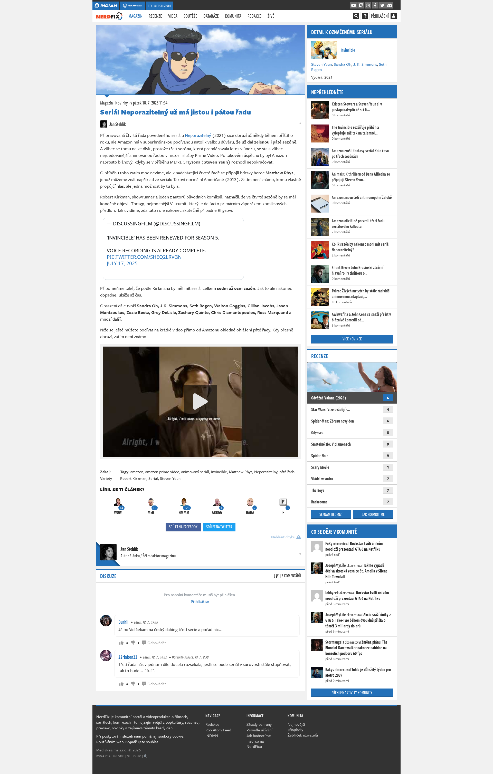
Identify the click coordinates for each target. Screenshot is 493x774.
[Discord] (389, 5)
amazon (136, 471)
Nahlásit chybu (283, 537)
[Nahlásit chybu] (145, 755)
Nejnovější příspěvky (296, 727)
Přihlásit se (200, 601)
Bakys (329, 669)
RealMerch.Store (159, 5)
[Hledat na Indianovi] (356, 16)
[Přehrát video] (200, 401)
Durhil (123, 622)
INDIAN (211, 735)
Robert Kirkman (133, 478)
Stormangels (334, 642)
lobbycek (332, 593)
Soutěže (190, 16)
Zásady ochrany (259, 724)
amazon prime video (162, 471)
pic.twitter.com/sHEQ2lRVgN (144, 257)
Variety (106, 478)
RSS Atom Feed (218, 729)
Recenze (155, 16)
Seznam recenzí (331, 514)
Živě (271, 16)
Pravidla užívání (259, 729)
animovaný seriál (195, 471)
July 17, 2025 (122, 263)
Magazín (135, 16)
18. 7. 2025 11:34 (148, 102)
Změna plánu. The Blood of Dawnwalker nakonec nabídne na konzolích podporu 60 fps (356, 647)
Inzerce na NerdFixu (255, 744)
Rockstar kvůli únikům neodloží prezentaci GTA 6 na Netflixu (354, 546)
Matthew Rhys (240, 471)
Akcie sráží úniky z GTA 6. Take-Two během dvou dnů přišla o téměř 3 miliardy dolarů (358, 620)
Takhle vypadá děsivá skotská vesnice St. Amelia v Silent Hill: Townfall (356, 571)
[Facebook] (375, 5)
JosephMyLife (335, 565)
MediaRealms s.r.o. (111, 750)
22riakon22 (127, 657)
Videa (172, 16)
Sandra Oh (342, 64)
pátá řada (287, 471)
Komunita (233, 16)
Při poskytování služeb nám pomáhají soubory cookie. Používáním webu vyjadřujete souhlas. (140, 738)
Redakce (254, 16)
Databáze (211, 16)
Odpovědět (156, 642)
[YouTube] (353, 5)
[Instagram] (368, 5)
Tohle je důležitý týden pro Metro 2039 (358, 672)
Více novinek (352, 339)
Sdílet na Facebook (183, 527)
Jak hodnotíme (373, 514)
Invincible (219, 471)
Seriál (153, 478)
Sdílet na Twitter (219, 527)
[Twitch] (360, 5)
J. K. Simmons (365, 64)
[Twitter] (382, 5)
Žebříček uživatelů (303, 735)
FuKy (329, 543)
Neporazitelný (198, 135)
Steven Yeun (170, 478)
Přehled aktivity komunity (352, 693)
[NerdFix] (109, 15)
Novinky (121, 102)
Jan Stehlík (117, 124)
